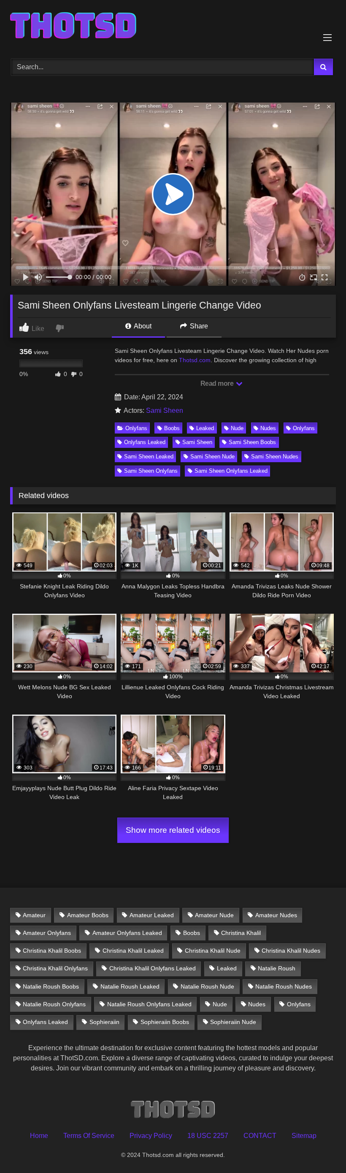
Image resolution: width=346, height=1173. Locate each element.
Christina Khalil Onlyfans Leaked (152, 968)
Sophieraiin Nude (233, 1022)
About (141, 326)
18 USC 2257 (207, 1135)
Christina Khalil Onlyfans (55, 968)
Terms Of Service (88, 1135)
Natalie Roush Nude (207, 986)
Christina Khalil (241, 932)
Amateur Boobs (87, 915)
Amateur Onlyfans (47, 932)
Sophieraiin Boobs (165, 1022)
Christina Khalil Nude (213, 950)
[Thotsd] (173, 26)
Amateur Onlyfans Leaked (127, 932)
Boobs (172, 428)
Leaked (205, 428)
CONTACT (259, 1135)
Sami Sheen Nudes (274, 456)
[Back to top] (320, 1148)
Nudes (268, 428)
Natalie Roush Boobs (51, 986)
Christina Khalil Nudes (291, 950)
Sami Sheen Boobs (252, 442)
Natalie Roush (276, 968)
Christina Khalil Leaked (133, 950)
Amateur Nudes (276, 915)
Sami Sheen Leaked (148, 456)
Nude (237, 428)
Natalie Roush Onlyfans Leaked (149, 1004)
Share (198, 326)
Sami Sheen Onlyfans (151, 471)
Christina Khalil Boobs (52, 950)
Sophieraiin (104, 1022)
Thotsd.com (195, 360)
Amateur (34, 915)
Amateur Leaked (152, 915)
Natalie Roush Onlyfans (54, 1004)
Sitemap (304, 1135)
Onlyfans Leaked (144, 442)
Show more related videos (173, 830)
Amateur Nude (214, 915)
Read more (217, 383)
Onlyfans (136, 428)
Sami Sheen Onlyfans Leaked (231, 471)
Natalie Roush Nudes (283, 986)
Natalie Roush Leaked (129, 986)
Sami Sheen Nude (212, 456)
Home (39, 1135)
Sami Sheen (164, 410)
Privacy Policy (151, 1135)
